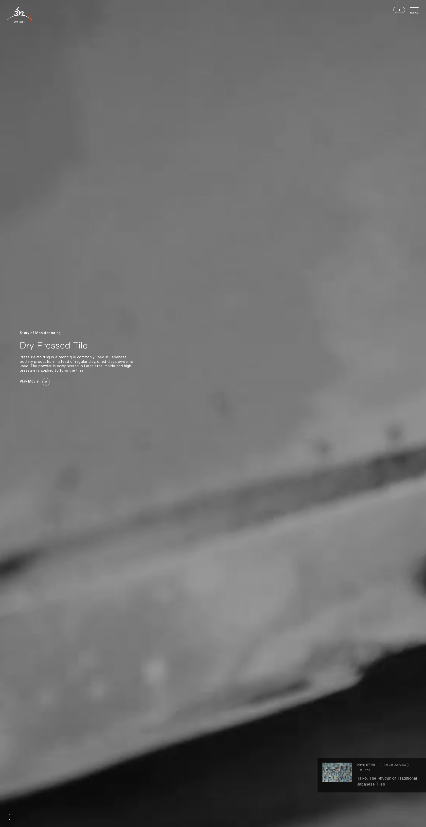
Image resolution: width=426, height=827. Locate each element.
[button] (9, 814)
